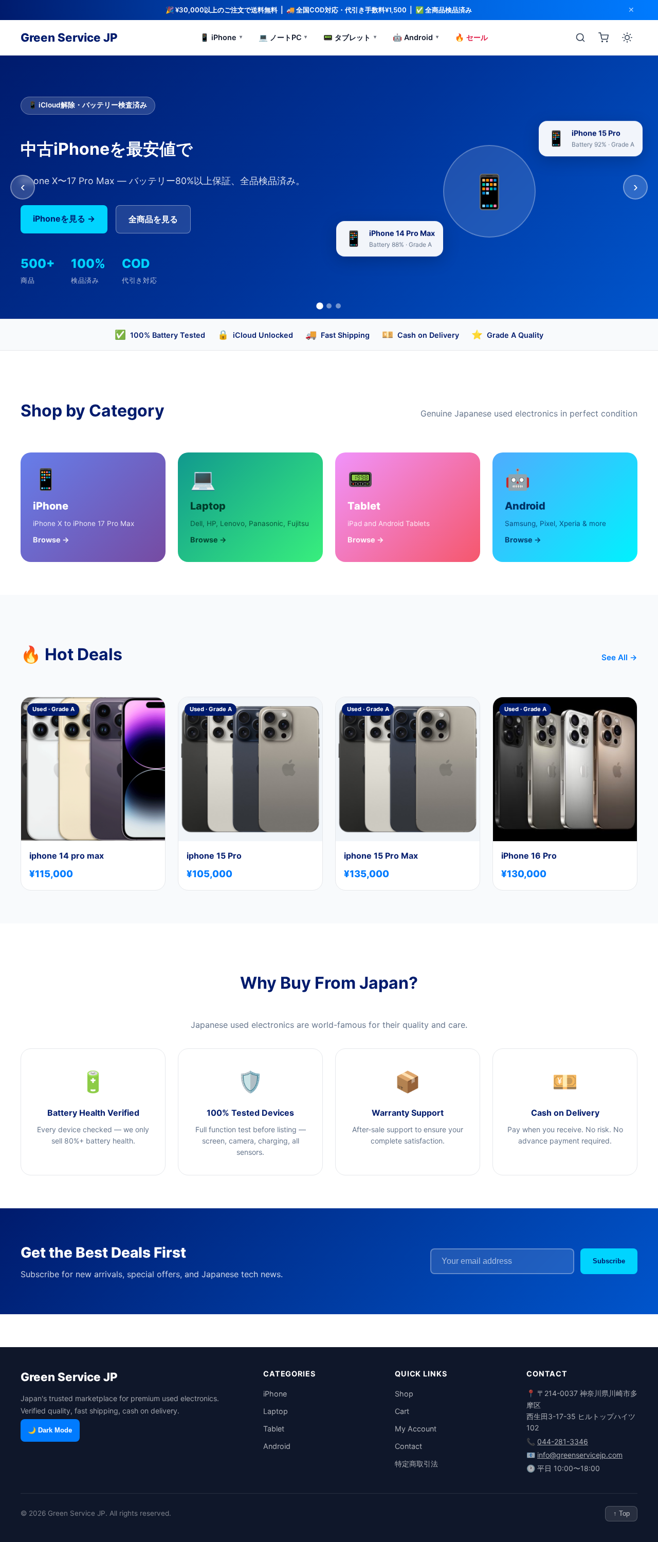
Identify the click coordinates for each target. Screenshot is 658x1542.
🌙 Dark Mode (50, 1430)
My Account (415, 1428)
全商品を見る (153, 219)
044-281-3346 (562, 1441)
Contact (408, 1446)
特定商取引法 (416, 1463)
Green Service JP (69, 37)
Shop (404, 1393)
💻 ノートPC (283, 37)
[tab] (319, 306)
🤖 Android (415, 37)
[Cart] (603, 37)
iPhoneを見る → (64, 218)
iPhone (275, 1393)
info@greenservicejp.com (580, 1454)
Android (276, 1446)
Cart (402, 1411)
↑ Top (621, 1513)
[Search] (580, 37)
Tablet (273, 1428)
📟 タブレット (349, 37)
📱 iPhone (221, 37)
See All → (619, 657)
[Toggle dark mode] (627, 37)
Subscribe (609, 1261)
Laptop (275, 1411)
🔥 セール (471, 37)
